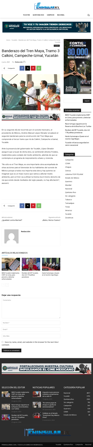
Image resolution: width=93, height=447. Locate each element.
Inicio (8, 40)
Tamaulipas (69, 203)
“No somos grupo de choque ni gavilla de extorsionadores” (49, 405)
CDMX (67, 163)
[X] (27, 68)
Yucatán (14, 40)
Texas (67, 207)
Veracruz (68, 210)
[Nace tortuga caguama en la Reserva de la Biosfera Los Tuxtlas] (6, 407)
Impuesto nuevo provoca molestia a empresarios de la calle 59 (51, 394)
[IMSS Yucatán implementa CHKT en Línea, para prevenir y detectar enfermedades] (11, 264)
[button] (88, 15)
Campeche (69, 160)
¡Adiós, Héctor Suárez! (51, 220)
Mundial (68, 185)
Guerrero (68, 181)
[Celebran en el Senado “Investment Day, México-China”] (37, 415)
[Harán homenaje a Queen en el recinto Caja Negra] (51, 264)
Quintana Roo (70, 192)
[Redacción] (24, 62)
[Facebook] (22, 68)
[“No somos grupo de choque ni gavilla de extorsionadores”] (37, 405)
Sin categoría (70, 196)
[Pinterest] (33, 68)
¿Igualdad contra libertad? (12, 220)
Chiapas (68, 167)
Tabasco (68, 199)
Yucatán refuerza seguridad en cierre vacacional (77, 144)
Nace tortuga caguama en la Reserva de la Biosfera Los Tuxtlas (78, 125)
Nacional (68, 189)
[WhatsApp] (38, 68)
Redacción (19, 62)
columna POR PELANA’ (74, 174)
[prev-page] (3, 284)
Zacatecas (69, 217)
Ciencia (68, 170)
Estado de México (72, 178)
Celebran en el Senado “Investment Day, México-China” (51, 415)
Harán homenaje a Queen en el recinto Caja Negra (77, 137)
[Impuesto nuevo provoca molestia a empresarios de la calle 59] (37, 394)
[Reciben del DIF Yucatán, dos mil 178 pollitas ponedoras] (31, 264)
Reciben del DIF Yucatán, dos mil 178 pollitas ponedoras (30, 275)
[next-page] (7, 284)
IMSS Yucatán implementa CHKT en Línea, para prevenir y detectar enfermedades (78, 117)
